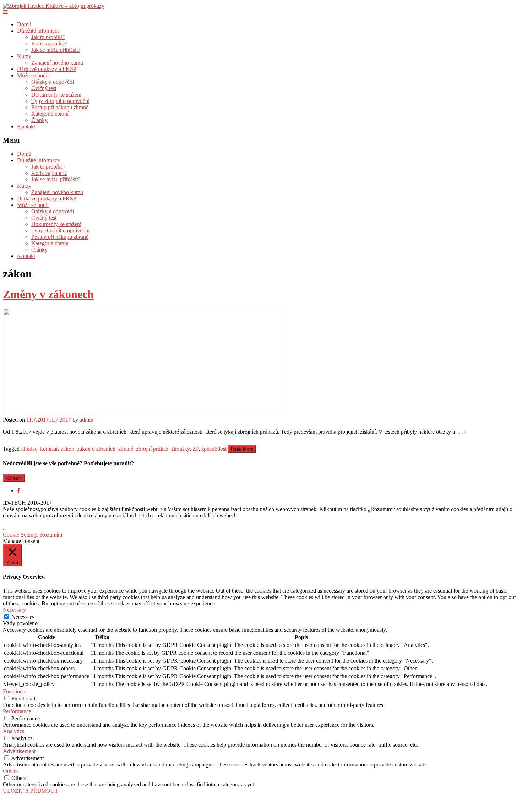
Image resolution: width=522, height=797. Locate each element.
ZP (195, 449)
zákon (67, 449)
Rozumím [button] (51, 535)
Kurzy (24, 56)
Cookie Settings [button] (20, 535)
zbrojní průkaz (152, 449)
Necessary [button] (14, 610)
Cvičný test (43, 88)
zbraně (125, 449)
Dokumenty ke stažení (56, 95)
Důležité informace (38, 31)
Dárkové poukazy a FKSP (46, 69)
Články (39, 120)
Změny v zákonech (48, 294)
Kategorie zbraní (50, 114)
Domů (24, 24)
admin (86, 420)
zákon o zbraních (96, 449)
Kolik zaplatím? (49, 43)
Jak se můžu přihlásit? (55, 50)
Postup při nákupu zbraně (59, 107)
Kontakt (26, 126)
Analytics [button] (13, 731)
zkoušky (180, 449)
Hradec (29, 449)
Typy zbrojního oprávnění (60, 101)
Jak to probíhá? (48, 37)
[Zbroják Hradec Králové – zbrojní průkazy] (53, 6)
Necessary (22, 617)
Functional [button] (15, 691)
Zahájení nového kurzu (57, 63)
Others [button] (10, 771)
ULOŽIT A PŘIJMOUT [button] (30, 791)
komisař (49, 449)
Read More (242, 449)
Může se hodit (33, 75)
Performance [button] (17, 711)
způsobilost (214, 449)
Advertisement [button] (19, 751)
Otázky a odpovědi (52, 82)
